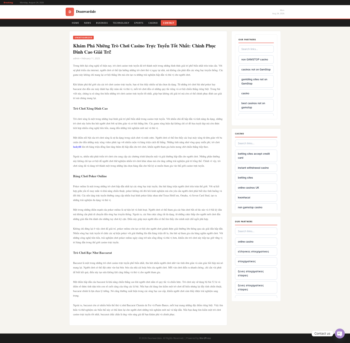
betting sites (245, 177)
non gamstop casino (250, 207)
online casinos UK (248, 187)
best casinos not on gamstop (253, 105)
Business (102, 22)
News (87, 22)
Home (75, 22)
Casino (153, 22)
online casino (245, 241)
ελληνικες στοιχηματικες (253, 251)
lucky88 (77, 146)
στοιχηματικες (247, 261)
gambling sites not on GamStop (254, 81)
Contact (168, 22)
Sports (138, 22)
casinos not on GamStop (256, 69)
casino (245, 93)
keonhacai (244, 197)
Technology (121, 22)
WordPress (205, 338)
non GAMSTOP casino (254, 59)
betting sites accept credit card (254, 155)
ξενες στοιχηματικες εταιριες (251, 273)
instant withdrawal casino (253, 167)
